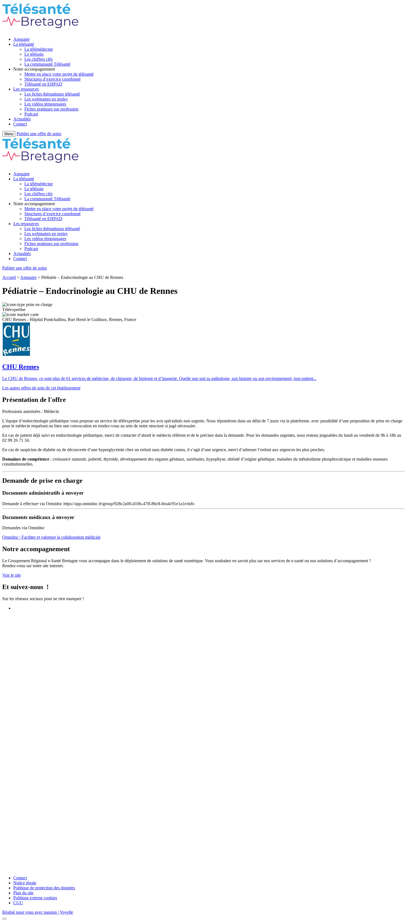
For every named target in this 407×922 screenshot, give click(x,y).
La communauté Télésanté (47, 64)
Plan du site (23, 892)
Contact (20, 124)
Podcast (31, 114)
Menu (8, 134)
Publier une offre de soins (39, 133)
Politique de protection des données (44, 887)
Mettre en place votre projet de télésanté (59, 74)
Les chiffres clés (38, 59)
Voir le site (11, 575)
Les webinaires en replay (46, 99)
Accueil (9, 277)
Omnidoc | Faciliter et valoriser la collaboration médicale (51, 537)
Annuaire (21, 39)
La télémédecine (38, 49)
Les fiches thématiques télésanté (52, 94)
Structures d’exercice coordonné (52, 79)
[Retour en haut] (4, 919)
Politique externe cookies (35, 897)
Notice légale (24, 882)
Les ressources (26, 89)
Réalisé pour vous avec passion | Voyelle (37, 912)
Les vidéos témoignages (45, 104)
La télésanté (23, 44)
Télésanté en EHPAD (43, 84)
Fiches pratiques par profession (51, 109)
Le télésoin (33, 54)
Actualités (22, 119)
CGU (18, 902)
